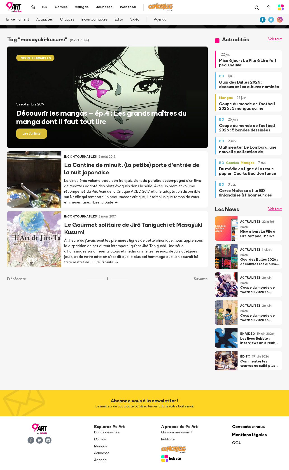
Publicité (168, 439)
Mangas (100, 446)
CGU (237, 442)
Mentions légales (249, 434)
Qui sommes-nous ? (176, 432)
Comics (100, 439)
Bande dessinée (107, 432)
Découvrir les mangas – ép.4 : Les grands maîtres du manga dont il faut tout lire (101, 117)
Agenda (160, 19)
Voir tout (275, 39)
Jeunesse (102, 453)
